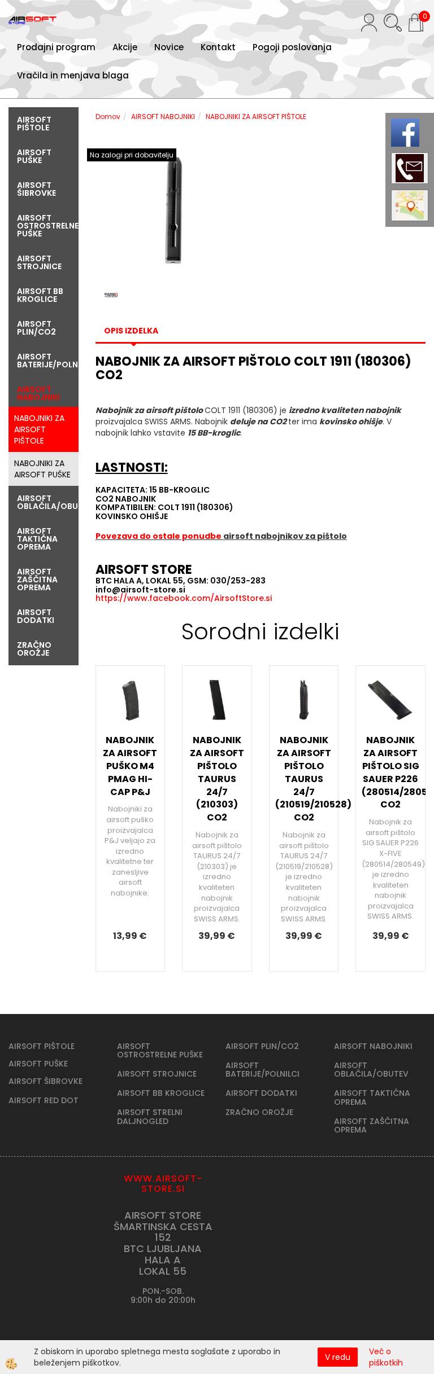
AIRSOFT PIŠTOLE (41, 1046)
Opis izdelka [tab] (131, 330)
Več (130, 768)
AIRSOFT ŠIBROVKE (45, 1081)
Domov (108, 116)
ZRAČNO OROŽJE (259, 1112)
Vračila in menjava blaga (73, 75)
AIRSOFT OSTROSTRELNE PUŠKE (160, 1050)
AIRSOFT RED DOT (43, 1100)
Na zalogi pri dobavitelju (131, 155)
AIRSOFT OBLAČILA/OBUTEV (371, 1069)
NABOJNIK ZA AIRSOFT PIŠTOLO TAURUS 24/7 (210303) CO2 (217, 779)
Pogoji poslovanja (292, 47)
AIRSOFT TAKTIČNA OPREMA (372, 1097)
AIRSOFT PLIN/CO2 (262, 1046)
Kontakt (218, 47)
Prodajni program (56, 47)
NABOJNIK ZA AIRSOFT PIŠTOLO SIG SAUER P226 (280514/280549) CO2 (390, 772)
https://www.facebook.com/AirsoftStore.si (184, 598)
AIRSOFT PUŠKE (38, 1063)
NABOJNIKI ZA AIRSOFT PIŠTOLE (39, 429)
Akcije (124, 47)
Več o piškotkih (386, 1357)
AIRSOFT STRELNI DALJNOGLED (150, 1116)
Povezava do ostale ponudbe (159, 536)
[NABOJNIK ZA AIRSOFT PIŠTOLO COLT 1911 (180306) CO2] (174, 209)
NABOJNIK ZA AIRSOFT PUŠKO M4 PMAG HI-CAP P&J (130, 766)
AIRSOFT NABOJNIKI (163, 116)
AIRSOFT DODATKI (261, 1093)
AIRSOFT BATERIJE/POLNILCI (262, 1069)
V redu (337, 1357)
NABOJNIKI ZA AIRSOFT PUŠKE (42, 469)
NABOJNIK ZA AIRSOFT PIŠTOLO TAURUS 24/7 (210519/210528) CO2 (304, 779)
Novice (169, 47)
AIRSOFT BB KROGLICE (161, 1093)
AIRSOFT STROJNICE (157, 1073)
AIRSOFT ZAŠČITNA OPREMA (371, 1125)
